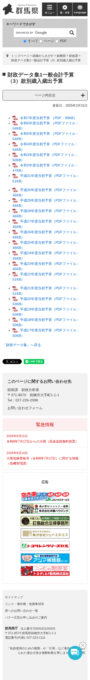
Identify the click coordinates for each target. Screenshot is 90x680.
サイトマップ (14, 597)
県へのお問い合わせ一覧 (21, 610)
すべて (33, 41)
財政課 (73, 56)
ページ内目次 (45, 95)
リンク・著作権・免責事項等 (24, 604)
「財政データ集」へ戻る (21, 345)
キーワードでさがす (21, 24)
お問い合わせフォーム (25, 408)
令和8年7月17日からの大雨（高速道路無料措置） (42, 441)
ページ (49, 41)
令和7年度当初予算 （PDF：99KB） (48, 118)
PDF (63, 41)
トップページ (20, 56)
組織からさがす (43, 56)
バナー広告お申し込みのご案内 (26, 617)
